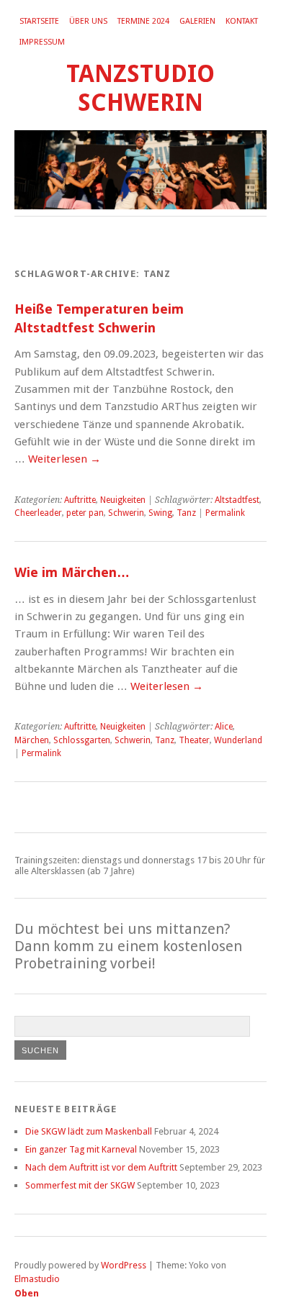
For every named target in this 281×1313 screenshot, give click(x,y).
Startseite (39, 21)
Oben (26, 1293)
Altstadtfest (237, 500)
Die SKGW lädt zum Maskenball (88, 1131)
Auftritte (80, 500)
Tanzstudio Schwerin (140, 88)
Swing (160, 513)
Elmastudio (37, 1278)
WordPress (123, 1265)
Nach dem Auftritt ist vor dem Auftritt (101, 1167)
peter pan (85, 513)
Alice (224, 727)
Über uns (88, 21)
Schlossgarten (81, 740)
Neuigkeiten (123, 500)
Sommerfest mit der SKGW (80, 1185)
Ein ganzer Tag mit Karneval (81, 1149)
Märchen (31, 740)
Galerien (197, 21)
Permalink (225, 513)
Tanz (186, 513)
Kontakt (242, 21)
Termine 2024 (143, 21)
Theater (194, 740)
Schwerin (126, 513)
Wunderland (238, 740)
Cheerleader (38, 513)
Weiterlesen (64, 459)
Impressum (42, 42)
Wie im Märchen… (72, 572)
